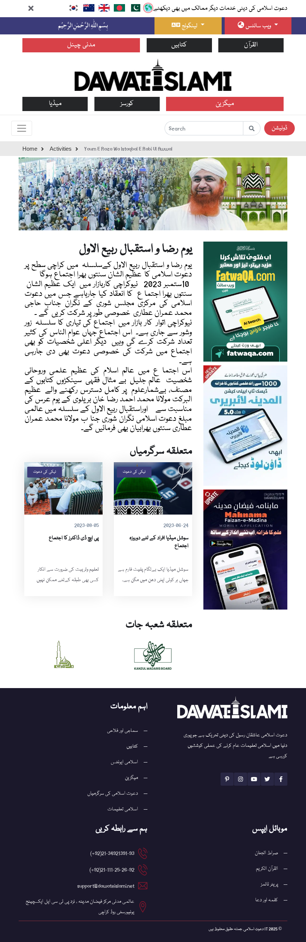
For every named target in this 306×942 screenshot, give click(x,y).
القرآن (251, 45)
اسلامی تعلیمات (122, 809)
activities (61, 148)
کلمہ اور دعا (266, 900)
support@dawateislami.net (105, 886)
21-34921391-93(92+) (112, 853)
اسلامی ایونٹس (124, 762)
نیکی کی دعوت (134, 472)
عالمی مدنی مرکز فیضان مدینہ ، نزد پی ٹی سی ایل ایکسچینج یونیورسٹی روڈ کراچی (80, 907)
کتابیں (179, 45)
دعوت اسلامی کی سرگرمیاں (112, 793)
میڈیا (55, 104)
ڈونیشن (279, 128)
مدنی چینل (81, 45)
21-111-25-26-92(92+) (112, 870)
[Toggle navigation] (21, 128)
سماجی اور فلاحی (122, 730)
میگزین (225, 104)
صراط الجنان (266, 853)
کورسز (127, 104)
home (29, 148)
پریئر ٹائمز (269, 884)
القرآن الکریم (267, 868)
